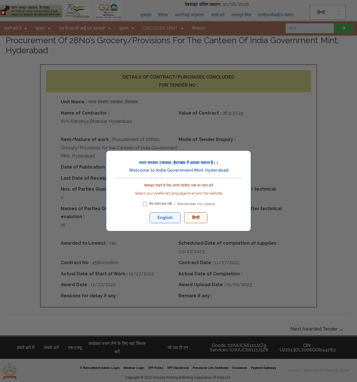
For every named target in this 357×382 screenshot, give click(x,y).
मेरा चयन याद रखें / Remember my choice (181, 204)
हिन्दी (195, 217)
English (165, 217)
